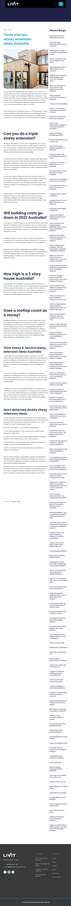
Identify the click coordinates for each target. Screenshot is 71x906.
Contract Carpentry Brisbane (42, 870)
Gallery (54, 866)
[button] (61, 4)
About (54, 862)
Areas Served (56, 877)
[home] (33, 4)
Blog (10, 29)
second (43, 360)
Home (5, 29)
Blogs (54, 869)
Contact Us (55, 873)
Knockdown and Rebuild (41, 875)
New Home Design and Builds (43, 864)
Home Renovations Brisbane (41, 859)
